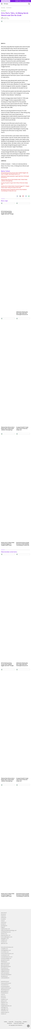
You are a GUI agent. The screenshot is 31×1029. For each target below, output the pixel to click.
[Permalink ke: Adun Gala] (2, 18)
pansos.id (3, 996)
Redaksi (25, 1021)
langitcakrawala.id (5, 969)
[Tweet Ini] (20, 196)
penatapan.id (4, 925)
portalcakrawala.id (5, 986)
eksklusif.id (3, 917)
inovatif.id (3, 919)
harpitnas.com (4, 1002)
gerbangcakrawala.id (6, 966)
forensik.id (3, 997)
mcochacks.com (5, 952)
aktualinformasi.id (5, 960)
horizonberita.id (4, 984)
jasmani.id (3, 914)
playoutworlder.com (5, 935)
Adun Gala (6, 17)
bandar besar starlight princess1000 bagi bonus (12, 904)
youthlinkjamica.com (6, 932)
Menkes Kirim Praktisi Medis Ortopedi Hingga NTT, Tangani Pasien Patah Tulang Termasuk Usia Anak (15, 187)
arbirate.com (4, 933)
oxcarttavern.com (5, 955)
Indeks (5, 1021)
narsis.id (3, 994)
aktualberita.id (4, 976)
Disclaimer (9, 1023)
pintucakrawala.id (5, 973)
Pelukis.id (20, 1025)
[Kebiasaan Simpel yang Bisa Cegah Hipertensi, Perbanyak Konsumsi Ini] (23, 256)
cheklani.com (4, 940)
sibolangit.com (4, 1007)
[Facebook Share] (17, 196)
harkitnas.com (4, 1004)
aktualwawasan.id (5, 989)
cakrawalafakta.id (5, 977)
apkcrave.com (4, 943)
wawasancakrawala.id (6, 974)
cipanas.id (3, 916)
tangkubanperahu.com (6, 1005)
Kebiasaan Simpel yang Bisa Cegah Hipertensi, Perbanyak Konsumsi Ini (15, 177)
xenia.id (3, 920)
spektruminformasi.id (6, 988)
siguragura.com (4, 1009)
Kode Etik (11, 1021)
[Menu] (2, 4)
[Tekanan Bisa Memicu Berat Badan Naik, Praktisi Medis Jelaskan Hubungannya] (8, 372)
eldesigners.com (5, 938)
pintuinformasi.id (5, 981)
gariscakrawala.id (5, 965)
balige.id (3, 927)
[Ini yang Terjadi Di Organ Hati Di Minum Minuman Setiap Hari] (23, 372)
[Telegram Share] (26, 196)
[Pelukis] (5, 4)
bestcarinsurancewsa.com (7, 947)
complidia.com (4, 948)
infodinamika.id (4, 993)
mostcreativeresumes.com (7, 953)
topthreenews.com (5, 928)
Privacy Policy (18, 1021)
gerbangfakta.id (4, 991)
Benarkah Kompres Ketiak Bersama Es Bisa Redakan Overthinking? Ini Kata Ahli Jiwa (14, 190)
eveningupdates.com (6, 950)
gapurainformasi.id (5, 963)
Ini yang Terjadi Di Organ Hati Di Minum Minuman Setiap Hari (14, 183)
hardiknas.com (4, 999)
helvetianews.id (4, 968)
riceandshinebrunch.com (6, 956)
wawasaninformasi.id (6, 983)
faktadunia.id (4, 961)
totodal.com (4, 941)
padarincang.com (5, 1012)
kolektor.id (3, 1014)
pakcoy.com (4, 1001)
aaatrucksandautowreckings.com (8, 930)
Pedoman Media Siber (19, 1023)
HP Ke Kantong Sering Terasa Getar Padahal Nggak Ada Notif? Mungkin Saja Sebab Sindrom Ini (14, 173)
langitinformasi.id (5, 971)
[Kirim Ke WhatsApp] (29, 196)
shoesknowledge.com (6, 958)
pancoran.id (3, 912)
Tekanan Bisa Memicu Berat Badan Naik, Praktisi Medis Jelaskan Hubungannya (14, 180)
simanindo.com (4, 1010)
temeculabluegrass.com (6, 937)
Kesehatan (3, 10)
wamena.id (3, 922)
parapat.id (3, 924)
